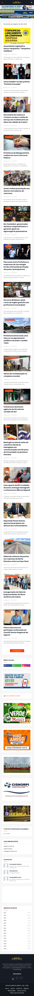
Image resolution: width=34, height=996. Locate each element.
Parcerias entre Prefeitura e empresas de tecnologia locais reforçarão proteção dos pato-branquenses (16, 266)
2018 (17, 928)
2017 (17, 925)
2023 (17, 941)
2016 (17, 923)
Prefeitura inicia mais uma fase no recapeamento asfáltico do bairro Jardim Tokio (16, 339)
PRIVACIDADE (11, 991)
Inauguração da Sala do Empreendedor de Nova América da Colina (15, 594)
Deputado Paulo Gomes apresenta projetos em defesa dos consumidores (15, 523)
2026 (17, 949)
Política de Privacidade (17, 993)
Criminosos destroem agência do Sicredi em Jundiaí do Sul (14, 409)
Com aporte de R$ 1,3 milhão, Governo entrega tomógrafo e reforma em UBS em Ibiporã (17, 487)
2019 (17, 931)
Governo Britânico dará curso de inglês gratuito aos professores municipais (16, 302)
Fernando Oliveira (16, 864)
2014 (17, 918)
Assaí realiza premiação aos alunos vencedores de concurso (17, 191)
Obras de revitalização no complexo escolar (15, 374)
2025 (17, 946)
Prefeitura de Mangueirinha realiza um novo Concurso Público (16, 155)
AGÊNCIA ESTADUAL (9, 846)
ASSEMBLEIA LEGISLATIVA (10, 851)
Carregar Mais (17, 651)
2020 (17, 933)
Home (7, 988)
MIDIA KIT (26, 988)
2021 (17, 936)
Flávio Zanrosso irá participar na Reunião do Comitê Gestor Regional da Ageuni (16, 631)
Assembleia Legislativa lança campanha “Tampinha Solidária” (17, 48)
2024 (17, 943)
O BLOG (12, 988)
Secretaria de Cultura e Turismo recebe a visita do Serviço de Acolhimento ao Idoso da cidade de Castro (16, 118)
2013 (17, 915)
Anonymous (14, 871)
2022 (17, 938)
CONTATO (19, 988)
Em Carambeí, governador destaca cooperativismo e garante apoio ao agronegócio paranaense (16, 228)
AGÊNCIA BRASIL (8, 849)
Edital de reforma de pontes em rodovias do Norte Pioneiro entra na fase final (16, 559)
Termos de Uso (21, 991)
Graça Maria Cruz (15, 877)
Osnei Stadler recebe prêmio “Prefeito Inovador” (17, 82)
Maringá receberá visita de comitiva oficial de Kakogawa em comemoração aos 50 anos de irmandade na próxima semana (16, 448)
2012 (17, 913)
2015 (17, 920)
